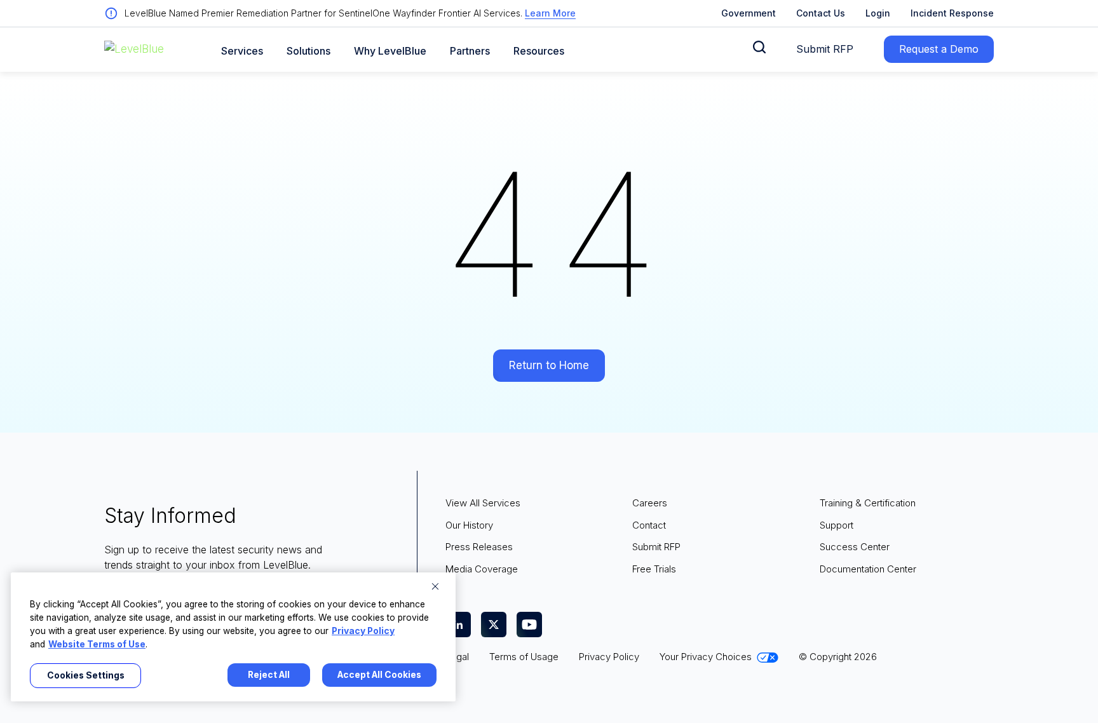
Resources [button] (538, 51)
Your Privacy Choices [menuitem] (706, 657)
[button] (759, 47)
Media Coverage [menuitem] (481, 569)
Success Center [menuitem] (855, 547)
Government (748, 13)
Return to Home (549, 365)
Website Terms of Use (97, 644)
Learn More (550, 13)
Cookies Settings (86, 675)
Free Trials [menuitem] (654, 569)
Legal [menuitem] (457, 657)
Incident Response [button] (952, 13)
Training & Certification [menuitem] (868, 503)
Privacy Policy (363, 631)
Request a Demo (939, 49)
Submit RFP (824, 49)
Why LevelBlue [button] (390, 51)
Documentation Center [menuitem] (868, 569)
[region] (233, 636)
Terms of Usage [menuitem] (524, 657)
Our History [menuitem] (469, 525)
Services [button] (242, 51)
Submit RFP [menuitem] (656, 547)
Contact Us (820, 13)
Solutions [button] (308, 51)
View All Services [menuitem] (482, 503)
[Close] (435, 586)
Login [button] (877, 13)
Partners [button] (470, 51)
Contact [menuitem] (649, 525)
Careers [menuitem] (649, 503)
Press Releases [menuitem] (479, 547)
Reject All (269, 675)
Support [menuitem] (836, 525)
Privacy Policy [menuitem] (609, 657)
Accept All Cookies (379, 675)
